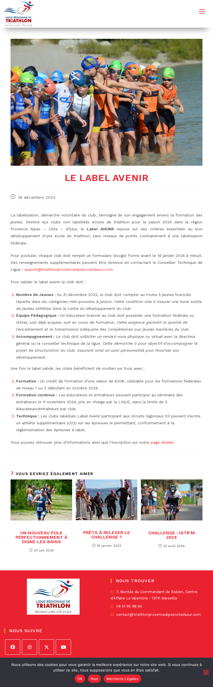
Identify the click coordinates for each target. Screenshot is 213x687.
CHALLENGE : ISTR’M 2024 (171, 535)
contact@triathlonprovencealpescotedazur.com (158, 614)
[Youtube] (63, 647)
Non (94, 678)
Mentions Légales (122, 678)
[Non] (206, 672)
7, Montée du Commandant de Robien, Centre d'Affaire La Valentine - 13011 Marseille (154, 595)
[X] (46, 647)
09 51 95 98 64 (129, 606)
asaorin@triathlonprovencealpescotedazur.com (68, 269)
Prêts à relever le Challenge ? (106, 534)
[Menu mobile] (202, 11)
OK (80, 678)
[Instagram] (29, 647)
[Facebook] (12, 647)
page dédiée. (163, 442)
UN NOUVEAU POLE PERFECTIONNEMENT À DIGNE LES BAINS (41, 537)
